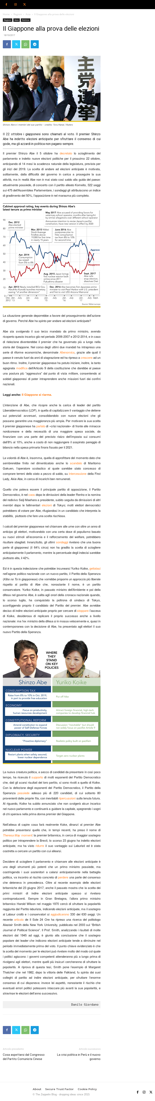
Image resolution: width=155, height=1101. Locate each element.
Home (6, 14)
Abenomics (67, 352)
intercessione (77, 473)
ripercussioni (67, 798)
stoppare (83, 610)
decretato (66, 153)
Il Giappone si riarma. (37, 394)
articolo (19, 919)
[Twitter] (24, 4)
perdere (63, 877)
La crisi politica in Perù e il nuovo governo (79, 1057)
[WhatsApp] (25, 44)
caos (31, 494)
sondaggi (62, 542)
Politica (25, 20)
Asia (28, 14)
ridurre (40, 845)
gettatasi (95, 568)
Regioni (18, 14)
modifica (21, 368)
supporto (37, 777)
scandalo (76, 463)
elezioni (47, 505)
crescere (86, 357)
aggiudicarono (60, 914)
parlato (40, 426)
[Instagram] (15, 4)
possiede (23, 793)
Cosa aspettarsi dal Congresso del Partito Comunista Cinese (24, 1057)
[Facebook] (6, 4)
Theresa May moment (17, 835)
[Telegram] (35, 44)
